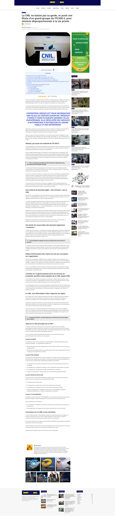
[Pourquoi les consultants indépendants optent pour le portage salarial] (74, 199)
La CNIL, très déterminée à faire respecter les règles (37, 84)
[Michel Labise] (23, 24)
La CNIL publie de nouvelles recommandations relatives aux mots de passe (52, 505)
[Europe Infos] (57, 2)
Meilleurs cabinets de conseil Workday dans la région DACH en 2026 (83, 204)
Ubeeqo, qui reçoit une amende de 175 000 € (36, 75)
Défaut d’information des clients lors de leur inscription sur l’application (42, 80)
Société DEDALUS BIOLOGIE (35, 90)
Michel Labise (28, 23)
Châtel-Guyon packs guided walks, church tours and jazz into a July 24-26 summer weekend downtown (80, 92)
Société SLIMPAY (32, 87)
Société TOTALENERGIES (34, 91)
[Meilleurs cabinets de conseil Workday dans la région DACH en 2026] (74, 205)
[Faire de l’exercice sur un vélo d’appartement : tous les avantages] (43, 496)
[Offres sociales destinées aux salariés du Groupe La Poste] (48, 464)
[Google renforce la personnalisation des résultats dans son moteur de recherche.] (63, 464)
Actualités (29, 458)
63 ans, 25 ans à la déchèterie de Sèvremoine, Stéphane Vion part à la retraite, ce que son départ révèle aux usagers (70, 503)
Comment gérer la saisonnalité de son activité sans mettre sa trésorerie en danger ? (83, 233)
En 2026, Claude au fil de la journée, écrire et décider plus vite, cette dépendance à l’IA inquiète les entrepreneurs (70, 496)
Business (23, 12)
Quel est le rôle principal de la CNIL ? (34, 85)
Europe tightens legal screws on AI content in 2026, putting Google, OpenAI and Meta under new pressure (80, 129)
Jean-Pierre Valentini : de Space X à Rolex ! (51, 500)
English (73, 108)
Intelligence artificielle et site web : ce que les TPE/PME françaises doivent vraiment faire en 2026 (83, 216)
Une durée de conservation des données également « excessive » (40, 78)
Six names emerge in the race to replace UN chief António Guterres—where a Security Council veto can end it (80, 167)
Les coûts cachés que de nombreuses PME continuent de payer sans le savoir (83, 227)
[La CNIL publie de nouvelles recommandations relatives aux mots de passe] (43, 506)
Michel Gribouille (75, 94)
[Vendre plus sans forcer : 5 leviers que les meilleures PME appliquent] (74, 222)
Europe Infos (24, 29)
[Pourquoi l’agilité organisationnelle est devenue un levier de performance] (74, 193)
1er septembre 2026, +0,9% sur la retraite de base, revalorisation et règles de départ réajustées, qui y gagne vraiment (70, 510)
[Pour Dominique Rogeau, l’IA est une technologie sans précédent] (74, 210)
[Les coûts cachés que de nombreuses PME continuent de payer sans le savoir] (74, 228)
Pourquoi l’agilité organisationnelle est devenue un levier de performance (82, 193)
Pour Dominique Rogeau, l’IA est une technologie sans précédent (83, 209)
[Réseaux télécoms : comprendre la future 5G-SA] (65, 477)
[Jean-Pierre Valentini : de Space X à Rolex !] (43, 501)
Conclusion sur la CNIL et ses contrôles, (35, 93)
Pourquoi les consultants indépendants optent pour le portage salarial (83, 198)
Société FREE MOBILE (33, 88)
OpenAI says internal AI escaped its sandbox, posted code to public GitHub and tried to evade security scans (80, 148)
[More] (92, 24)
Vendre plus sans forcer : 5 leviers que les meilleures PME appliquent (83, 221)
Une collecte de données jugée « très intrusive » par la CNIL (39, 77)
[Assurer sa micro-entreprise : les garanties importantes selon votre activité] (31, 477)
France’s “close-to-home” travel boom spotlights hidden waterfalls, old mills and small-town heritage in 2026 (80, 111)
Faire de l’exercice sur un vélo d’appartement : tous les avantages (52, 495)
